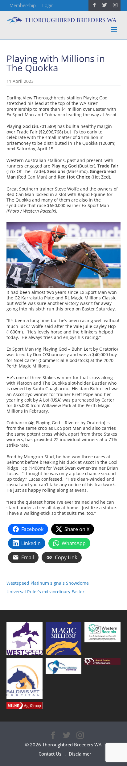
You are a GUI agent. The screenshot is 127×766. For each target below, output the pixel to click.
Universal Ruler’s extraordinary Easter (45, 592)
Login (48, 5)
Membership (23, 5)
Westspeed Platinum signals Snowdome (47, 583)
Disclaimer (80, 754)
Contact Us (50, 754)
